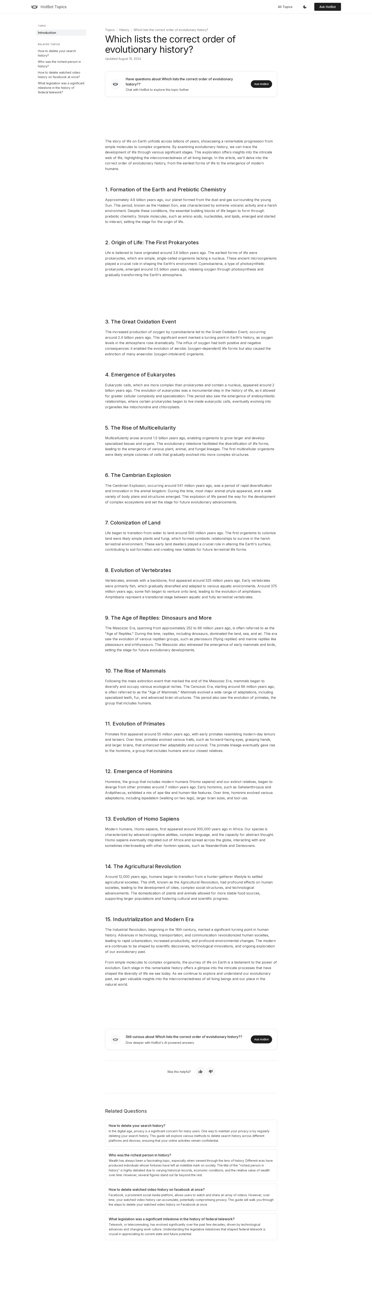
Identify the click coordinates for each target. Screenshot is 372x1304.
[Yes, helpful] (200, 1071)
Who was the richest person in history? (59, 64)
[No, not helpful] (210, 1071)
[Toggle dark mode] (305, 7)
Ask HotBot (327, 7)
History (124, 30)
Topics (110, 30)
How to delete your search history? (57, 53)
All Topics (285, 7)
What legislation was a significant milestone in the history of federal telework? (61, 87)
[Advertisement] (191, 117)
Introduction (47, 32)
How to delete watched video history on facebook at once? (59, 75)
